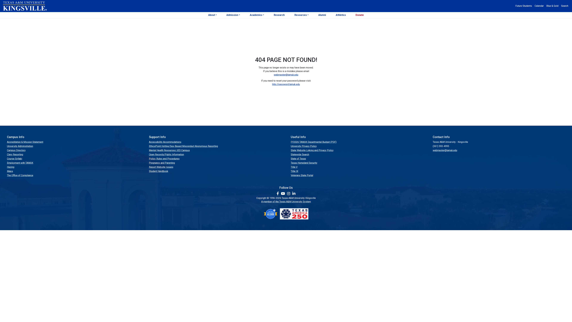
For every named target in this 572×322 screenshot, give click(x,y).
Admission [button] (232, 15)
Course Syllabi (14, 158)
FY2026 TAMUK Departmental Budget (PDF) (313, 142)
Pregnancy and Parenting (162, 162)
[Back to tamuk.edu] (24, 6)
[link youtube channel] (283, 194)
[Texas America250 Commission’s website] (294, 214)
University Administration (20, 146)
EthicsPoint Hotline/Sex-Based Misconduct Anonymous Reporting (183, 146)
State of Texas (298, 158)
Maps (10, 171)
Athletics (341, 15)
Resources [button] (300, 15)
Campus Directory (16, 150)
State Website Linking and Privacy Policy (312, 150)
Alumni (322, 15)
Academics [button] (256, 15)
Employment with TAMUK (20, 162)
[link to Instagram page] (289, 194)
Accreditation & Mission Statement (25, 142)
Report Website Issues (161, 167)
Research (279, 15)
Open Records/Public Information (166, 154)
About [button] (211, 15)
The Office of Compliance (20, 175)
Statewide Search (300, 154)
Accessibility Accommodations (165, 142)
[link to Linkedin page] (294, 194)
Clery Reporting (15, 154)
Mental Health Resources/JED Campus (169, 150)
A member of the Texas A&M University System (286, 201)
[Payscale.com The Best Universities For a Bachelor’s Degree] (270, 214)
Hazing (10, 167)
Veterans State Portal (302, 175)
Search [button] (564, 5)
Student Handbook (158, 171)
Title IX (294, 171)
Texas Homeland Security (304, 162)
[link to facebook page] (278, 194)
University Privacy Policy (304, 146)
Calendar (539, 5)
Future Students (523, 5)
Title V (294, 167)
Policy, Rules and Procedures (164, 158)
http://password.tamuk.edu (286, 84)
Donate (360, 15)
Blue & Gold (552, 5)
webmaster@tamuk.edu (286, 74)
